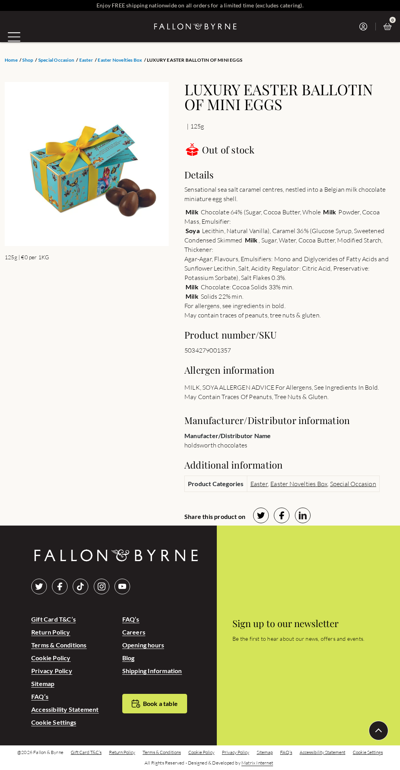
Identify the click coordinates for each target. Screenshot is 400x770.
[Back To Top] (378, 730)
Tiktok (80, 586)
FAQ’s (39, 696)
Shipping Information (152, 670)
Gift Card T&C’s (53, 619)
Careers (133, 632)
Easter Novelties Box (120, 60)
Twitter (39, 586)
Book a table (160, 703)
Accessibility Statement (65, 709)
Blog (128, 657)
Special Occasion (56, 60)
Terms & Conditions (59, 645)
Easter (86, 60)
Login (365, 26)
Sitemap (42, 683)
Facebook (60, 586)
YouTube (122, 586)
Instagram (101, 586)
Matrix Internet (257, 763)
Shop (27, 60)
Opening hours (143, 645)
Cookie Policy (51, 657)
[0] (389, 26)
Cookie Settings (53, 722)
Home (11, 60)
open (14, 36)
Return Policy (50, 632)
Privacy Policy (51, 670)
